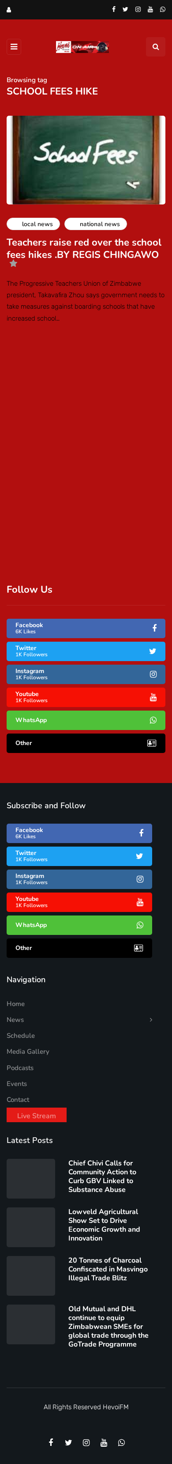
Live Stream (36, 1116)
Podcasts (20, 1067)
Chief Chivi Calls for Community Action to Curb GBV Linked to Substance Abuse (102, 1176)
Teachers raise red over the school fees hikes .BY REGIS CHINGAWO (84, 248)
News (15, 1019)
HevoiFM (116, 1407)
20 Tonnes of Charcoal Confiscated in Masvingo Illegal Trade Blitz (108, 1269)
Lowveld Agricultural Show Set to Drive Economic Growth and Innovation (104, 1225)
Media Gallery (28, 1051)
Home (16, 1003)
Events (17, 1083)
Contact (18, 1099)
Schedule (21, 1035)
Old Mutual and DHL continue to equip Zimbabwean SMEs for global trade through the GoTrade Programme (108, 1326)
